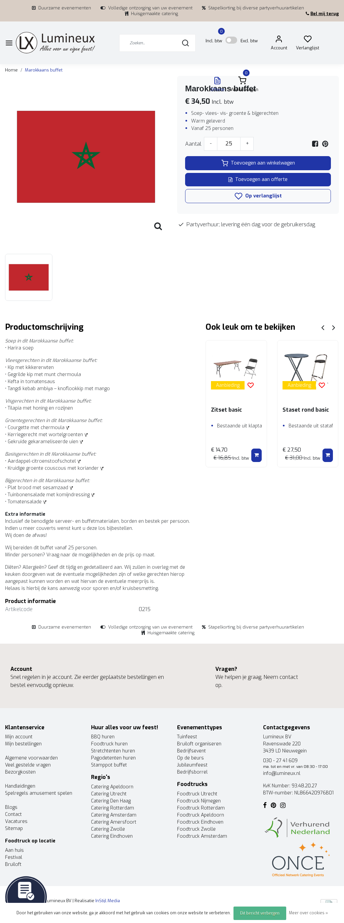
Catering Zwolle (108, 829)
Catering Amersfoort (113, 822)
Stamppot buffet (109, 765)
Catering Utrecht (109, 794)
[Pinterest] (325, 143)
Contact (13, 814)
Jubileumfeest (192, 765)
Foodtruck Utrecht (197, 794)
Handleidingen (20, 786)
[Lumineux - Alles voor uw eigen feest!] (55, 43)
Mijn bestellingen (23, 744)
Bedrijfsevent (191, 751)
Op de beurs (190, 758)
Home (11, 70)
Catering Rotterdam (112, 808)
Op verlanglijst (263, 196)
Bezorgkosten (20, 772)
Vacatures (16, 821)
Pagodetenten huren (113, 758)
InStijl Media (107, 901)
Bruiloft (13, 864)
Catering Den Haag (111, 801)
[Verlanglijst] (308, 40)
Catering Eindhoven (112, 836)
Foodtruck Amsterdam (202, 836)
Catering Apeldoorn (112, 787)
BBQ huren (103, 737)
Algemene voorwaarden (31, 758)
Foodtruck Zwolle (196, 829)
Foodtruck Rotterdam (201, 808)
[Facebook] (315, 143)
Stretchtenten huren (113, 751)
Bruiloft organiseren (199, 744)
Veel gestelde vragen (28, 765)
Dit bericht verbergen (260, 913)
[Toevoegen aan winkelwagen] (256, 455)
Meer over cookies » (308, 913)
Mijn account (19, 737)
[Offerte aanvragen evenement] (26, 896)
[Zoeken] (185, 43)
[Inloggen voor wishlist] (251, 385)
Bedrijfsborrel (192, 772)
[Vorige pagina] (323, 327)
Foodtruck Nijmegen (199, 801)
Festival (13, 857)
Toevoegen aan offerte (261, 179)
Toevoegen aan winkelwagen (263, 163)
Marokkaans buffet (43, 70)
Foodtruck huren (109, 744)
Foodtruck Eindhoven (200, 822)
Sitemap (14, 828)
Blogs (11, 807)
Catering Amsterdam (113, 815)
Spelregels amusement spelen (38, 793)
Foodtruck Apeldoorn (200, 815)
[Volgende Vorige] (334, 327)
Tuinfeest (187, 737)
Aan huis (14, 850)
